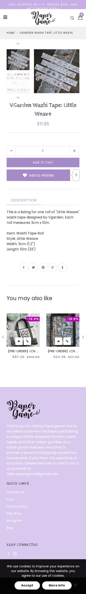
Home (11, 33)
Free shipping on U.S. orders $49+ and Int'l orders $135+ (43, 6)
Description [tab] (24, 200)
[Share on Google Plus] (52, 267)
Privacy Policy (17, 506)
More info (57, 585)
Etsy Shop (14, 513)
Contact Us (15, 492)
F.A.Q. (11, 499)
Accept (27, 585)
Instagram (14, 520)
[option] (56, 71)
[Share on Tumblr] (62, 267)
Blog (10, 527)
